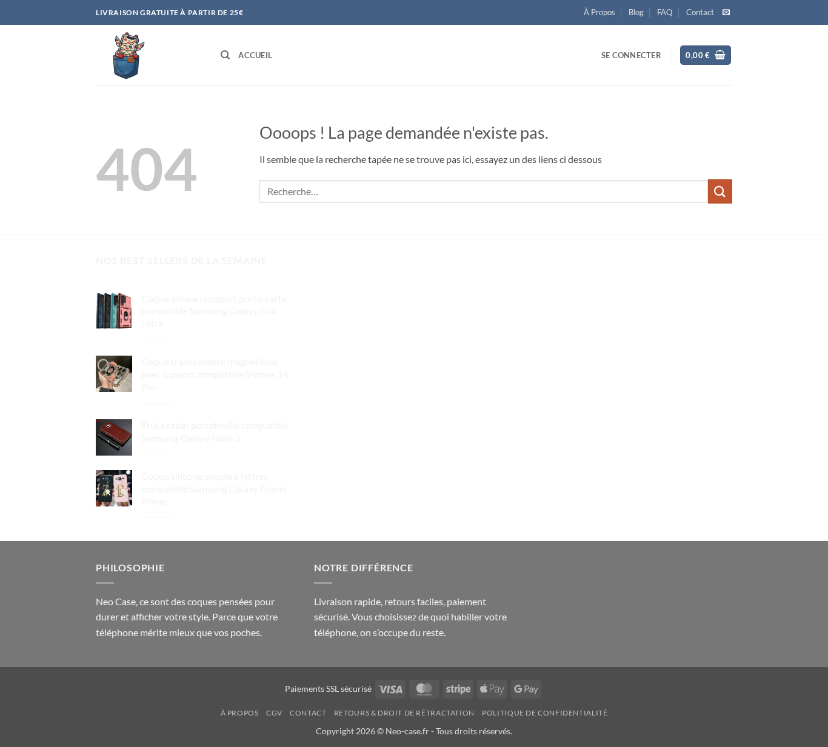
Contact (700, 12)
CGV (274, 712)
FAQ (664, 12)
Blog (636, 12)
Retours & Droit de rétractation (404, 712)
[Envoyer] (720, 191)
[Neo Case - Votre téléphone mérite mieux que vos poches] (149, 55)
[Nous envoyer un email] (726, 12)
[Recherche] (225, 55)
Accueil (255, 55)
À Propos (599, 12)
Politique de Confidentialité (544, 712)
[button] (631, 55)
